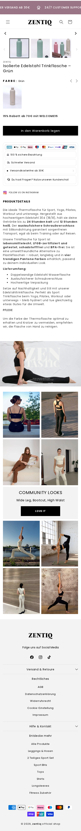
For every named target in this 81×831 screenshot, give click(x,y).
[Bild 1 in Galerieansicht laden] (19, 48)
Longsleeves (40, 786)
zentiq (36, 824)
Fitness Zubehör (40, 793)
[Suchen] (61, 22)
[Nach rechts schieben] (75, 33)
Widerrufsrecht (40, 701)
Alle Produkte (40, 744)
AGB (40, 687)
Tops (40, 772)
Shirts (40, 779)
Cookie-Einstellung (40, 708)
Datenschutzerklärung (40, 694)
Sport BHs (40, 765)
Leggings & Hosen (40, 751)
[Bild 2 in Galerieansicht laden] (40, 48)
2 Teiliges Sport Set (40, 758)
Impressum (40, 715)
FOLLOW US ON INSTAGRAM (24, 192)
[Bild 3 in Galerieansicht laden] (61, 48)
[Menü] (8, 22)
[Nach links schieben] (5, 33)
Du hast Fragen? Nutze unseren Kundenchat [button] (40, 179)
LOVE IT (40, 511)
